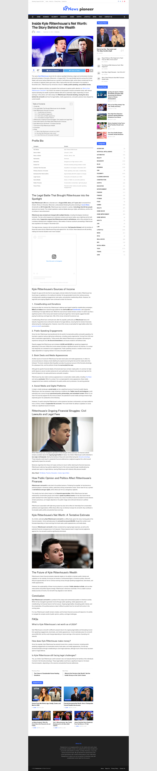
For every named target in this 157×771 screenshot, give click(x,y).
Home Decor (101, 211)
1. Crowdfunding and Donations (44, 112)
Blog (98, 164)
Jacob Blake (85, 205)
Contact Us (64, 1)
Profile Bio (36, 106)
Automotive (101, 155)
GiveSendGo (77, 309)
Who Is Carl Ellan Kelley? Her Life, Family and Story (116, 105)
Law (98, 226)
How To (99, 220)
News (94, 17)
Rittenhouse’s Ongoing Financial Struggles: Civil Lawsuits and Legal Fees (53, 119)
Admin (38, 32)
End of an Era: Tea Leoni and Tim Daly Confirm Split (106, 50)
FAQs (35, 129)
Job (98, 223)
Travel (99, 251)
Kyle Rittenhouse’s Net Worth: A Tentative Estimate (47, 123)
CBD (98, 170)
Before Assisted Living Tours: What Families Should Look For (116, 124)
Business (46, 17)
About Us (51, 1)
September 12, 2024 (48, 32)
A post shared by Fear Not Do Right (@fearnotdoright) (54, 282)
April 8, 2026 (83, 726)
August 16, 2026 (112, 101)
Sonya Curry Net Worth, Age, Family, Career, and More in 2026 (46, 704)
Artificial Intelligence (104, 151)
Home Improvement (103, 214)
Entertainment (102, 189)
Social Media (101, 245)
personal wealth (36, 326)
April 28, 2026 (73, 707)
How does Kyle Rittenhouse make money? (46, 133)
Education (100, 186)
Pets (98, 236)
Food (98, 201)
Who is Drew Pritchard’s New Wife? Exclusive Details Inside (113, 78)
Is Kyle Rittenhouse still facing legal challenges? (48, 135)
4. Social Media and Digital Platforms (45, 117)
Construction (101, 180)
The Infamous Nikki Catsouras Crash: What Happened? (112, 65)
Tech (100, 17)
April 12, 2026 (41, 727)
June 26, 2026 (112, 136)
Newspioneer (38, 768)
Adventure (100, 148)
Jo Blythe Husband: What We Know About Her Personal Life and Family (41, 724)
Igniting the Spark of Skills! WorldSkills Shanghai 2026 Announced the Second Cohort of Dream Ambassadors (115, 95)
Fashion (99, 192)
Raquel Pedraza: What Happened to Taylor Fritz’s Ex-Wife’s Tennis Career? (112, 58)
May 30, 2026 (41, 707)
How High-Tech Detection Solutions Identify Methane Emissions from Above (115, 115)
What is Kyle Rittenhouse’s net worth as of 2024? (48, 131)
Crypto (79, 17)
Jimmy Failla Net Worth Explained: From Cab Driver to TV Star (83, 723)
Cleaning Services (103, 176)
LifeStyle (87, 17)
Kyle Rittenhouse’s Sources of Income (44, 110)
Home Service (101, 217)
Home (47, 1)
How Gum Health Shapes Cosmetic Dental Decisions (115, 133)
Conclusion (37, 127)
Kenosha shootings (84, 457)
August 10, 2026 (112, 108)
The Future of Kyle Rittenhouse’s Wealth (44, 125)
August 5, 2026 (112, 119)
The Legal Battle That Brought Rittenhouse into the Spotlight (49, 108)
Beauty (99, 158)
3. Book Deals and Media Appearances (46, 116)
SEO (98, 242)
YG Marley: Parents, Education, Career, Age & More (54, 473)
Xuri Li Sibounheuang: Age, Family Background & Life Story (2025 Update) (62, 724)
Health (99, 208)
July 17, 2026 (112, 128)
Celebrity (54, 17)
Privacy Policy (57, 1)
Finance (99, 195)
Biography (63, 17)
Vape (98, 255)
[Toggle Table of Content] (70, 104)
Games (72, 17)
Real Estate (101, 239)
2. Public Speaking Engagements (44, 114)
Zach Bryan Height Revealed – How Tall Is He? (113, 72)
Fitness (99, 198)
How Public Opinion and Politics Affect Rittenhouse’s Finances (50, 121)
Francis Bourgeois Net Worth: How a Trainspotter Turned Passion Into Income (78, 704)
